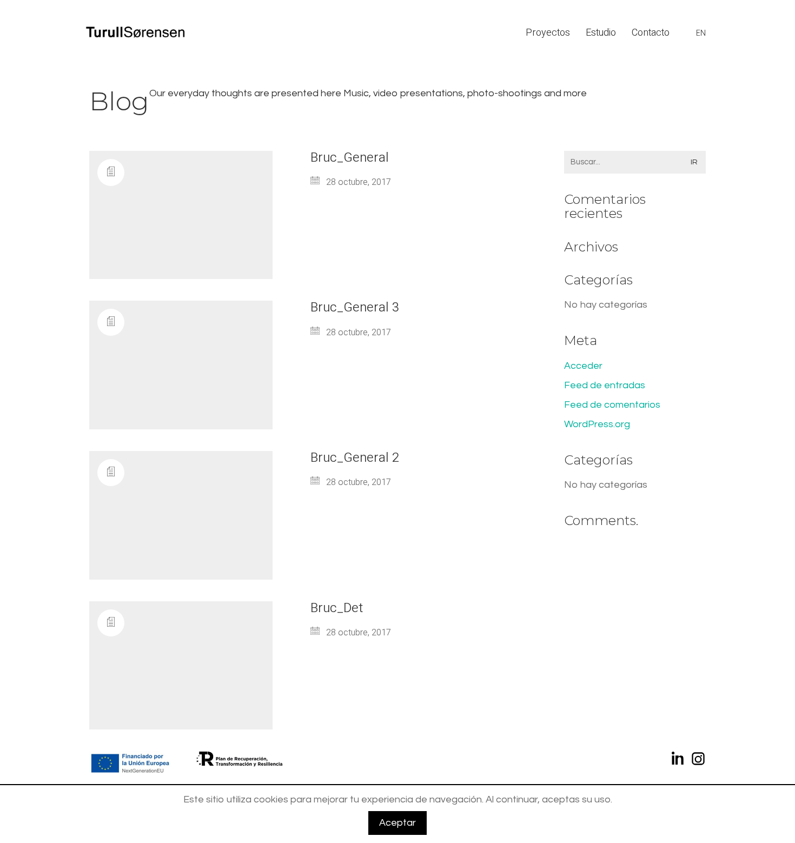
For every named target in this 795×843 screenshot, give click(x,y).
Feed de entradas (604, 385)
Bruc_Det (336, 608)
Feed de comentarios (612, 405)
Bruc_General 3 (354, 308)
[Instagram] (698, 760)
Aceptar (397, 823)
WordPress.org (597, 424)
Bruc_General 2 (354, 458)
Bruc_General (349, 158)
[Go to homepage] (137, 33)
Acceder (583, 366)
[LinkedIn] (678, 760)
